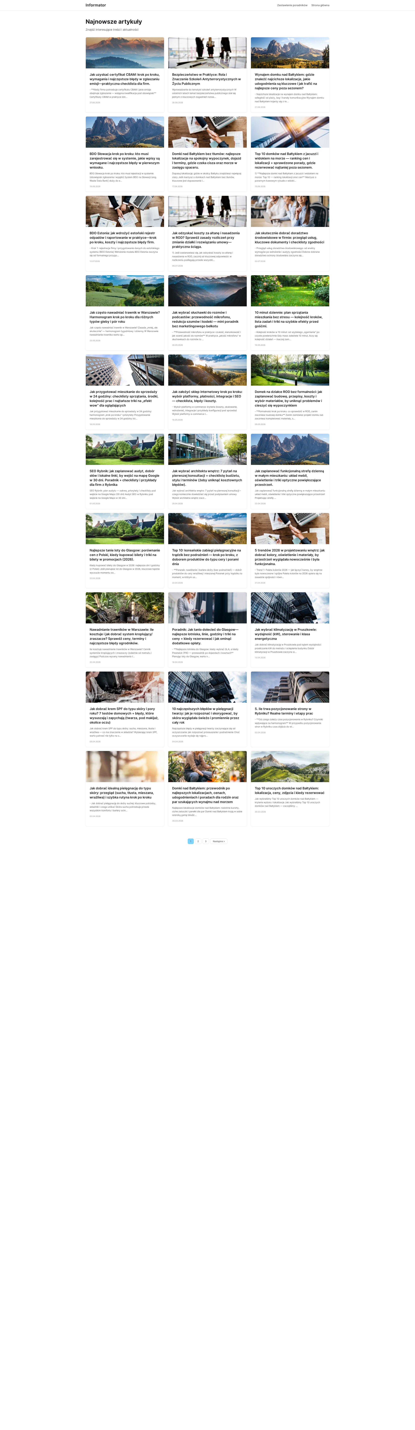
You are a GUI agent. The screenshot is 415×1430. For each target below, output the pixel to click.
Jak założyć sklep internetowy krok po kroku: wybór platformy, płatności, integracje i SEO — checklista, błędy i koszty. (207, 396)
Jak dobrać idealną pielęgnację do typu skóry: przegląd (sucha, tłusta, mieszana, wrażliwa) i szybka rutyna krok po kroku (122, 792)
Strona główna (320, 5)
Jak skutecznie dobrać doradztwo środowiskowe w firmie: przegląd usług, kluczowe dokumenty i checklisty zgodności (289, 237)
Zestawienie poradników (292, 5)
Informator (96, 5)
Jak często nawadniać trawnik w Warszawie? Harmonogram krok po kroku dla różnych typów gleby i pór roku (125, 317)
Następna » (219, 841)
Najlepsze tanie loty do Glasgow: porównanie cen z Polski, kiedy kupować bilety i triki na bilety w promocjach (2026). (125, 554)
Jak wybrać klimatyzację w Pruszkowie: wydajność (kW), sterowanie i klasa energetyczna (286, 634)
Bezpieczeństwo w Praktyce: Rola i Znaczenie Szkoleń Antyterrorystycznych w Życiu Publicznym (206, 79)
